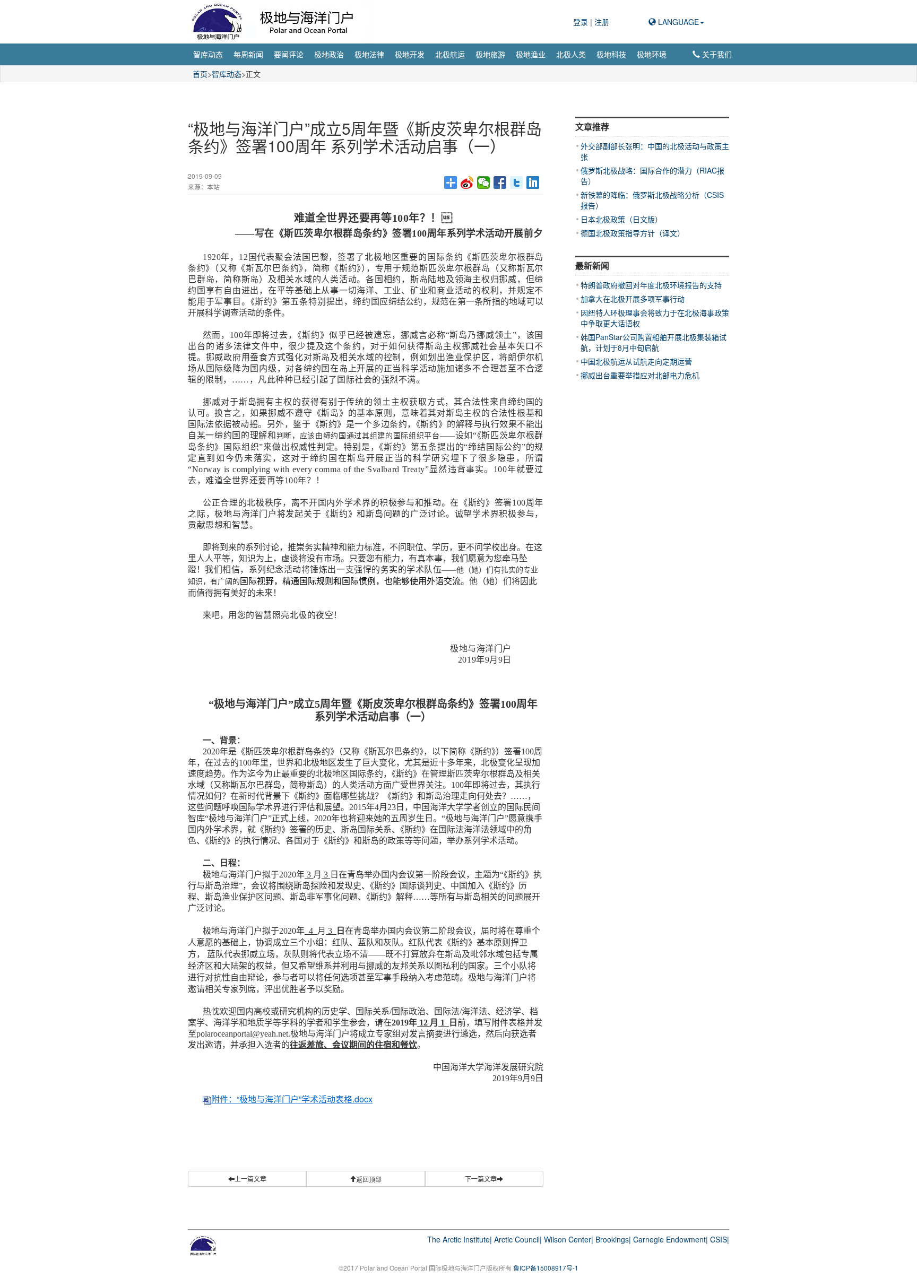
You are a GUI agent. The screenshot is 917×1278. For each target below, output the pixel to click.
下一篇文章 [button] (481, 1178)
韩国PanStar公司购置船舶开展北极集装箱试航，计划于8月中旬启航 (653, 342)
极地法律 (369, 54)
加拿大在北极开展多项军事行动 (633, 298)
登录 (581, 21)
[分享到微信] (483, 182)
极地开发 (410, 54)
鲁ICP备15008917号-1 (545, 1267)
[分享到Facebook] (500, 182)
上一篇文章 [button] (250, 1178)
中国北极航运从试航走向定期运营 (636, 361)
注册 (601, 21)
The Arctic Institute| (459, 1239)
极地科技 (611, 54)
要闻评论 (289, 54)
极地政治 (329, 54)
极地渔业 (531, 54)
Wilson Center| (568, 1239)
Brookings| (613, 1239)
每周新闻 (248, 54)
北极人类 (571, 54)
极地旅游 (490, 54)
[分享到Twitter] (516, 182)
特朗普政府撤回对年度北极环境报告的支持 (651, 285)
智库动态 (208, 54)
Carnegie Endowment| (670, 1239)
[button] (365, 1179)
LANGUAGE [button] (677, 21)
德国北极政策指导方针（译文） (633, 233)
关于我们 (716, 54)
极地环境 (652, 54)
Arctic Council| (518, 1239)
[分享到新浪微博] (467, 182)
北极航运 (450, 54)
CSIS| (719, 1239)
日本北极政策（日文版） (621, 219)
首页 (200, 73)
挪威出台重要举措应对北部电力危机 (640, 375)
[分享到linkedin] (533, 182)
